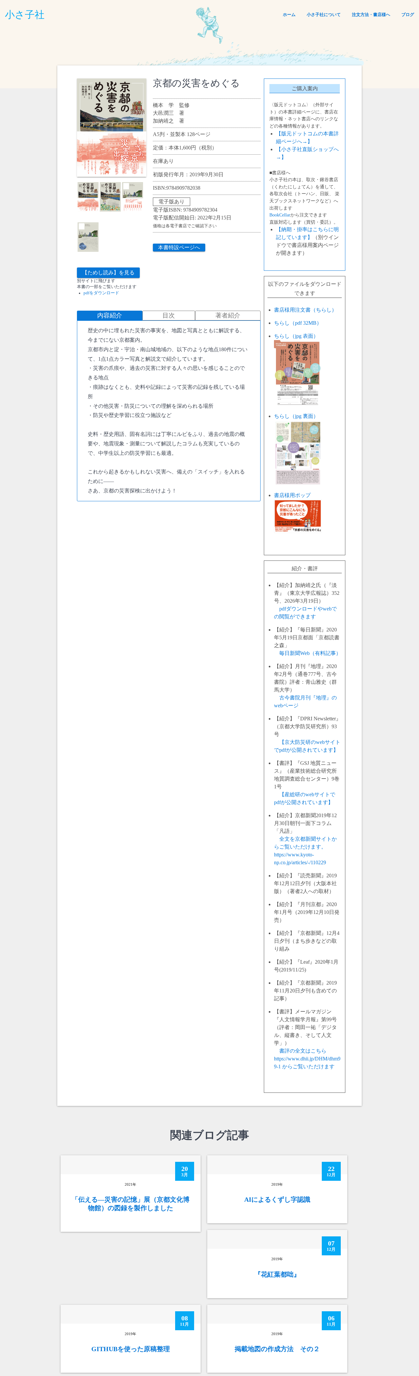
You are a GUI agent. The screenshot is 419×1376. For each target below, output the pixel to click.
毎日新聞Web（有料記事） (310, 653)
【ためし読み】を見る (108, 272)
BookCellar (279, 214)
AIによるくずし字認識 (277, 1199)
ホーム (289, 14)
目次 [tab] (168, 315)
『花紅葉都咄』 (277, 1274)
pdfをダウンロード (101, 293)
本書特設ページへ (179, 247)
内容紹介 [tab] (109, 315)
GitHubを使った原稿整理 (130, 1348)
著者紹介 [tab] (227, 315)
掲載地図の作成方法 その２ (277, 1348)
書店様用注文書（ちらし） (305, 310)
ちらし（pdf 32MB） (298, 323)
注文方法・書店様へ (371, 14)
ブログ (407, 14)
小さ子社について (324, 14)
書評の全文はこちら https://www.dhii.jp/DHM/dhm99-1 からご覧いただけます (307, 1058)
